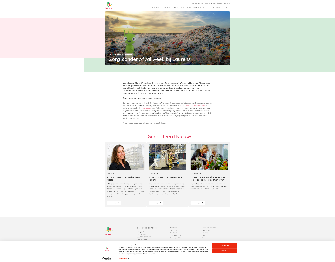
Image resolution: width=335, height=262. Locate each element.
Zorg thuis (166, 7)
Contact (227, 7)
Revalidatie (178, 7)
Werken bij (227, 3)
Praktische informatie (209, 233)
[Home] (109, 5)
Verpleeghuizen (191, 7)
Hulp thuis (155, 7)
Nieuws (204, 238)
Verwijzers (204, 3)
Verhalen (128, 54)
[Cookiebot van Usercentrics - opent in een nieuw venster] (107, 258)
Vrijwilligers (212, 3)
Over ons (205, 235)
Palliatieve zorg (203, 7)
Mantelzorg (217, 7)
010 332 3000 (142, 239)
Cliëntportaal (196, 3)
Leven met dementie (209, 228)
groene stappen (145, 108)
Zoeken (219, 3)
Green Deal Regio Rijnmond (195, 106)
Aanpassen (223, 250)
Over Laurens (115, 54)
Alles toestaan (225, 245)
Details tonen (122, 258)
